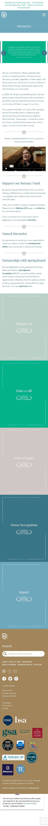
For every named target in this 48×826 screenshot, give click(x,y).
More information (30, 803)
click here (32, 220)
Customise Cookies (17, 806)
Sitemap (5, 708)
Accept (6, 806)
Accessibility (6, 703)
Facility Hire (14, 662)
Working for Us (25, 665)
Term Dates (27, 662)
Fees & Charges (9, 665)
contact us (40, 208)
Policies (38, 665)
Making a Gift (21, 208)
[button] (21, 57)
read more (23, 286)
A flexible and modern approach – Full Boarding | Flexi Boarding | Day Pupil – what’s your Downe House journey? (24, 5)
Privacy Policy (7, 706)
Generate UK (34, 788)
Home (4, 662)
